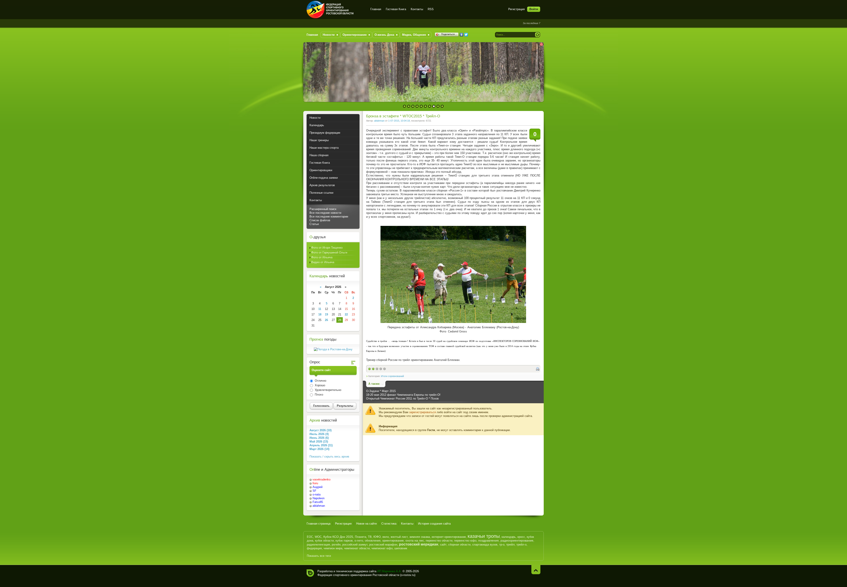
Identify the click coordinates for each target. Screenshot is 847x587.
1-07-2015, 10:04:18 (399, 120)
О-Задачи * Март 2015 (381, 391)
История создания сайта (434, 523)
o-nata (316, 494)
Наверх (535, 569)
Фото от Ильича (321, 257)
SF (314, 490)
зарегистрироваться (422, 412)
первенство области (439, 540)
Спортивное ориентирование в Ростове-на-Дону (336, 9)
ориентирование (393, 540)
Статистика (388, 523)
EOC (310, 536)
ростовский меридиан (418, 544)
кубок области (324, 540)
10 (442, 106)
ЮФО (377, 536)
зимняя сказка (419, 536)
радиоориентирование (516, 540)
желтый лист (399, 536)
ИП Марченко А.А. (389, 571)
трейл (510, 544)
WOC (318, 536)
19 (326, 314)
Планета (360, 536)
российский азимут (354, 544)
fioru (315, 483)
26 (326, 320)
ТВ (370, 536)
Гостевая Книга (396, 9)
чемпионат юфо (382, 548)
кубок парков (344, 540)
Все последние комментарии (328, 216)
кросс (521, 536)
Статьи (314, 224)
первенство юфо (465, 540)
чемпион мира (333, 548)
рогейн (336, 544)
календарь (509, 536)
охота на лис (414, 540)
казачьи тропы (484, 536)
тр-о (501, 544)
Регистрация (516, 9)
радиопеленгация (318, 544)
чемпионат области (357, 548)
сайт (443, 544)
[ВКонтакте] (461, 35)
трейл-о (521, 544)
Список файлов (319, 220)
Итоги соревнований (392, 376)
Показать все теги (319, 555)
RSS (431, 9)
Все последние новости (325, 212)
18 (319, 314)
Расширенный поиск (322, 209)
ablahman (379, 120)
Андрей (317, 487)
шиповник (400, 548)
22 (346, 314)
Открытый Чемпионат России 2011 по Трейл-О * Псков (402, 398)
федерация (314, 548)
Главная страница (318, 523)
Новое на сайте (366, 523)
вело (385, 536)
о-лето (358, 540)
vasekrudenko (321, 479)
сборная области (459, 544)
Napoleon (318, 498)
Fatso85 (318, 502)
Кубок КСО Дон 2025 (338, 536)
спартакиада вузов (484, 544)
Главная (375, 9)
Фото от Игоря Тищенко (327, 247)
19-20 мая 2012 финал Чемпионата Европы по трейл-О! (403, 394)
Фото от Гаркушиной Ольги (329, 252)
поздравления (488, 540)
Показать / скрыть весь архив (329, 456)
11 (319, 309)
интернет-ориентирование (449, 536)
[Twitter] (466, 35)
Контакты (417, 9)
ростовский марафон (383, 544)
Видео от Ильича (322, 262)
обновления (372, 540)
